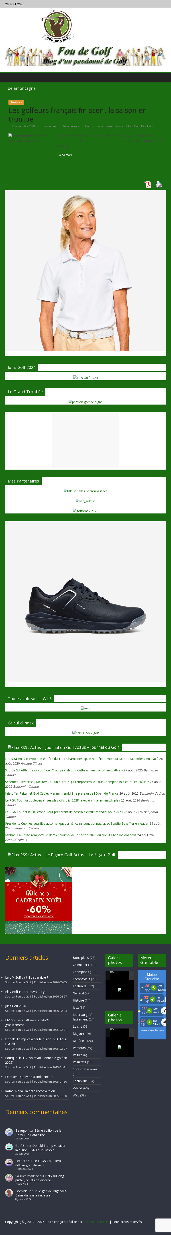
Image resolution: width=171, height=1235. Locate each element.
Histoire (78, 1000)
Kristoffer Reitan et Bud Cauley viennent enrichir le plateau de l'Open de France (61, 793)
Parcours (79, 1048)
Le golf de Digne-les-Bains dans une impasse (41, 1193)
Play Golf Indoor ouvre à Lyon (26, 992)
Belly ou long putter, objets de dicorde (39, 1178)
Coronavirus (81, 979)
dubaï (128, 126)
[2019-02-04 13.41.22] (119, 975)
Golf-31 (20, 1145)
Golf (136, 126)
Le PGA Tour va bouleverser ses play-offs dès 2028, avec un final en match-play (62, 800)
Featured (79, 986)
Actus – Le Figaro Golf (94, 854)
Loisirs (77, 1026)
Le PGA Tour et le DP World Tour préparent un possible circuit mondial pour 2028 (64, 812)
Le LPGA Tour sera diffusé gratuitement (38, 1163)
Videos (77, 1088)
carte (99, 126)
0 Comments (70, 126)
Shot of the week (85, 1069)
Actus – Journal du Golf (97, 747)
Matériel (79, 1041)
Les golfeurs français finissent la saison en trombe (77, 114)
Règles (77, 1055)
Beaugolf (21, 1130)
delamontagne (114, 126)
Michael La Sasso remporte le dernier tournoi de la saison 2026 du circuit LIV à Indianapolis (70, 835)
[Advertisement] (85, 440)
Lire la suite (77, 146)
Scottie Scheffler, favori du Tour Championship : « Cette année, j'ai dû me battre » (64, 770)
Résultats (16, 102)
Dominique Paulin (96, 1222)
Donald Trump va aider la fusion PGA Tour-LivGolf (40, 1147)
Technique (80, 1081)
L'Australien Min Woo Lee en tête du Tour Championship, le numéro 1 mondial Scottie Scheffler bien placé (81, 759)
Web (76, 1095)
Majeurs (79, 1033)
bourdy (90, 126)
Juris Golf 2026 (15, 1006)
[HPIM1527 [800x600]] (119, 1033)
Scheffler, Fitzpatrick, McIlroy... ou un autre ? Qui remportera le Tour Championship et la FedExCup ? (77, 782)
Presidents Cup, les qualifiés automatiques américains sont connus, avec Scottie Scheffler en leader (77, 823)
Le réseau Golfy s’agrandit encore (29, 1077)
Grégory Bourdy (67, 141)
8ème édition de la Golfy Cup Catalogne (38, 1132)
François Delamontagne (101, 141)
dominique (50, 126)
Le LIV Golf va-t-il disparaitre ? (26, 977)
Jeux (76, 1007)
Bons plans (81, 957)
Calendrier (80, 965)
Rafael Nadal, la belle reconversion (30, 1091)
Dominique (23, 1191)
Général (78, 993)
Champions (81, 972)
